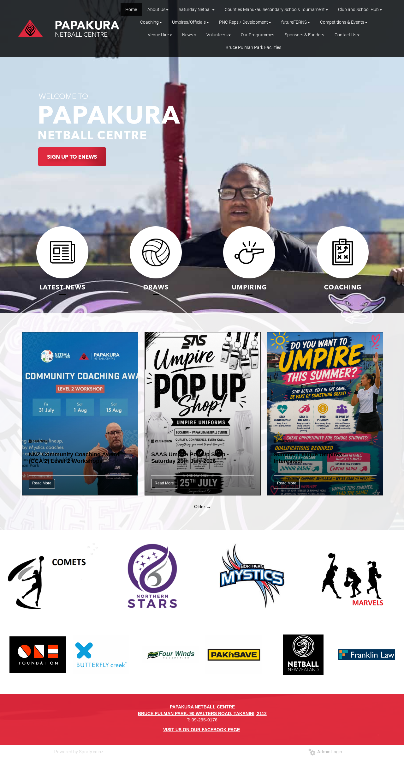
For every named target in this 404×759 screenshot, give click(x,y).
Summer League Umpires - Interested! (310, 457)
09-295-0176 (204, 719)
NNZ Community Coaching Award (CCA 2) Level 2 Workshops (74, 457)
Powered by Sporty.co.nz (79, 751)
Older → (202, 506)
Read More (41, 483)
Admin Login (328, 751)
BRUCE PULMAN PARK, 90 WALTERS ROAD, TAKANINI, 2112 (202, 713)
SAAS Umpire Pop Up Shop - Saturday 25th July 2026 (190, 457)
